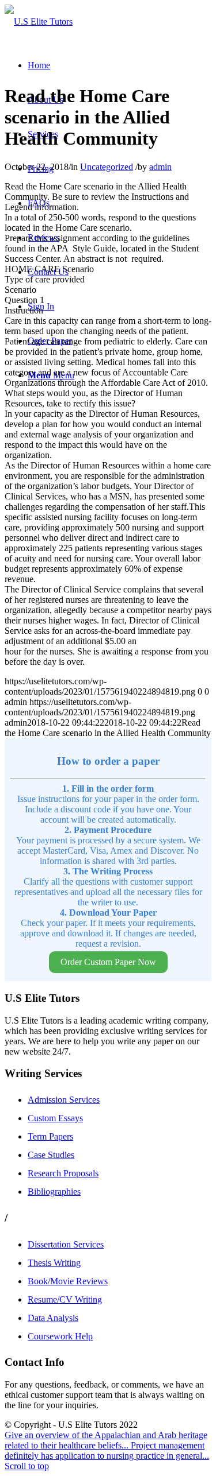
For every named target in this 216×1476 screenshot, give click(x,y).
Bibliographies (54, 1191)
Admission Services (64, 1100)
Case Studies (51, 1155)
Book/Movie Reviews (68, 1281)
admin (160, 167)
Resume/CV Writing (65, 1299)
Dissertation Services (66, 1244)
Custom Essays (55, 1118)
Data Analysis (53, 1318)
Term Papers (50, 1136)
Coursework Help (60, 1336)
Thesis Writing (54, 1263)
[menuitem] (39, 65)
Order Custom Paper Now (108, 962)
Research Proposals (63, 1173)
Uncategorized (106, 167)
